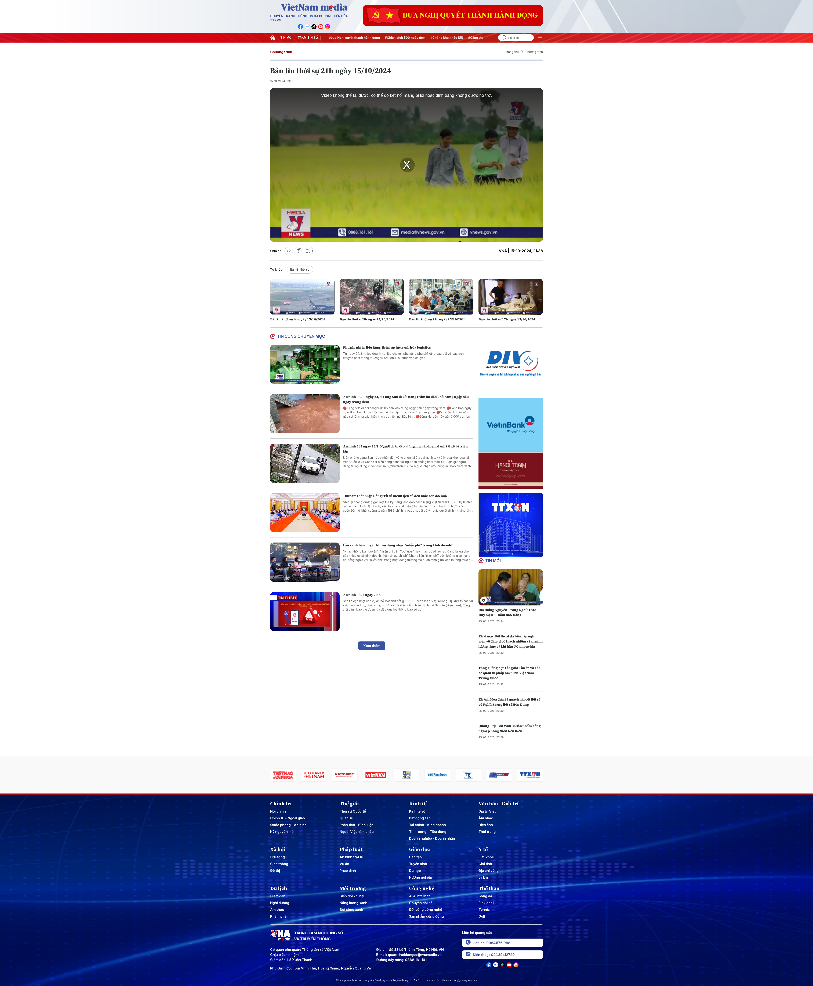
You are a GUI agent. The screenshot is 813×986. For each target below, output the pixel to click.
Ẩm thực (277, 909)
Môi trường (353, 888)
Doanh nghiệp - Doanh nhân (432, 838)
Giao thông (279, 864)
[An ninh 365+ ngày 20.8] (305, 611)
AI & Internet (419, 896)
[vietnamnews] (376, 775)
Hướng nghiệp (420, 877)
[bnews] (345, 775)
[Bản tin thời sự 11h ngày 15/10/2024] (441, 297)
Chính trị (281, 803)
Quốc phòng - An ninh (288, 825)
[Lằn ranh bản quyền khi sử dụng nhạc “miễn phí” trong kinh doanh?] (305, 562)
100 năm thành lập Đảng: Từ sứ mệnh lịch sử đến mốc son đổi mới (395, 495)
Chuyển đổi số (421, 903)
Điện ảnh (485, 825)
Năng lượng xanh (353, 903)
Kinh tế (417, 803)
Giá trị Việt (487, 811)
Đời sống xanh (351, 909)
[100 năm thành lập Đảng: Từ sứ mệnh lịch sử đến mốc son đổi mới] (305, 512)
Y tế (483, 849)
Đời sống (277, 857)
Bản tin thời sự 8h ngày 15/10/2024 (367, 319)
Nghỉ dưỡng (279, 903)
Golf (481, 916)
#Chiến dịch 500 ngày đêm (355, 37)
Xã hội (277, 849)
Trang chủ (512, 52)
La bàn (483, 877)
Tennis (484, 909)
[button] (509, 554)
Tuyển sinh (418, 864)
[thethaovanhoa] (530, 775)
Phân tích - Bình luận (356, 825)
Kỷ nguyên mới (282, 832)
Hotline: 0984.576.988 (491, 943)
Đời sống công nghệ (425, 909)
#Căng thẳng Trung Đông (436, 37)
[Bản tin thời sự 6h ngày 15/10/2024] (302, 297)
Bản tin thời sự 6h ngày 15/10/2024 (297, 319)
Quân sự (346, 818)
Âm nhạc (485, 818)
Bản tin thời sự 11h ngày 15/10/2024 (437, 319)
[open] (540, 37)
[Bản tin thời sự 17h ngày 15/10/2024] (510, 297)
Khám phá (278, 916)
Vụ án (344, 864)
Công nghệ (421, 888)
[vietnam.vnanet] (314, 775)
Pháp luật (351, 849)
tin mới (493, 560)
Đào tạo (415, 857)
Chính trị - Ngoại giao (287, 818)
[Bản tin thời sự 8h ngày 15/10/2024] (372, 297)
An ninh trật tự (351, 857)
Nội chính (278, 811)
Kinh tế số (417, 811)
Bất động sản (420, 818)
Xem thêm (371, 646)
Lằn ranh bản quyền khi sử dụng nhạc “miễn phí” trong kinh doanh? (398, 545)
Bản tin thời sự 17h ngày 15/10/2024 (506, 319)
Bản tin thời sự (300, 269)
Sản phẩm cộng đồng (426, 916)
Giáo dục (419, 849)
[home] (272, 37)
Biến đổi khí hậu (352, 896)
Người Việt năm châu (357, 832)
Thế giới (349, 803)
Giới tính (485, 864)
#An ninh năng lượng (475, 37)
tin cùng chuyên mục (301, 336)
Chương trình (281, 52)
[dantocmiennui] (406, 775)
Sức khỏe (486, 857)
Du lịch (278, 888)
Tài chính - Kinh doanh (427, 825)
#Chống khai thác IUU (396, 37)
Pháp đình (348, 870)
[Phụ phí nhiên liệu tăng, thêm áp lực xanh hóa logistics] (305, 364)
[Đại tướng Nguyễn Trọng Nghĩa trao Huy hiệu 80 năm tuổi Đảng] (510, 587)
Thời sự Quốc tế (353, 811)
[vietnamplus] (283, 775)
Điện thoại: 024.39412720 (494, 955)
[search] (502, 37)
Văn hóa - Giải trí (498, 803)
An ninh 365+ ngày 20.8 (361, 594)
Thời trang (487, 832)
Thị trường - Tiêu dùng (427, 832)
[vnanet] (468, 775)
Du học (415, 870)
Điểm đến (277, 896)
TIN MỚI (286, 37)
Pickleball (486, 903)
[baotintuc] (499, 775)
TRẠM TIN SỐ (308, 37)
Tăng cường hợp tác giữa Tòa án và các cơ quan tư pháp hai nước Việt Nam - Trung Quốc (509, 672)
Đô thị (275, 870)
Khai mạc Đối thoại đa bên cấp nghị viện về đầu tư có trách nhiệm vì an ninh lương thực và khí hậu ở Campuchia (510, 641)
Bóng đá (485, 896)
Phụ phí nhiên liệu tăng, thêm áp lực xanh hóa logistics (387, 347)
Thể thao (488, 888)
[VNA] (300, 26)
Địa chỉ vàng (488, 870)
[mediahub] (437, 775)
